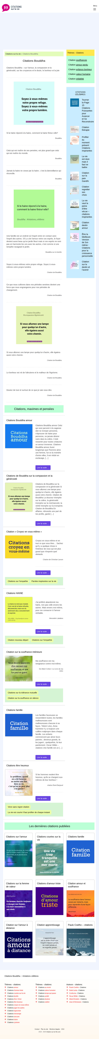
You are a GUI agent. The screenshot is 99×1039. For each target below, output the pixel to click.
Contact (37, 1029)
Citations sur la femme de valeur (17, 885)
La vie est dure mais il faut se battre (85, 161)
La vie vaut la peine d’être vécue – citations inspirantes (87, 208)
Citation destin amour (85, 225)
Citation (77, 60)
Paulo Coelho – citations (80, 925)
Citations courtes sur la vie (48, 838)
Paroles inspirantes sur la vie (44, 581)
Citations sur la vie (13, 54)
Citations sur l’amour (16, 836)
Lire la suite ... (43, 468)
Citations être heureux (17, 765)
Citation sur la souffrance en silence (23, 698)
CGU (62, 1029)
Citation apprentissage (48, 925)
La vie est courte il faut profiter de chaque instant (29, 812)
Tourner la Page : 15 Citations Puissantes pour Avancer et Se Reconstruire (88, 111)
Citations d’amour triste (49, 883)
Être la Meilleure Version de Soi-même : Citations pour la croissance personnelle (87, 245)
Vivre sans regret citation (18, 807)
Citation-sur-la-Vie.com (53, 1032)
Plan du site (44, 1029)
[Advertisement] (49, 35)
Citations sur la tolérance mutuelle (22, 693)
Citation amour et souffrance (76, 885)
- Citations (77, 987)
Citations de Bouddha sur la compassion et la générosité (29, 477)
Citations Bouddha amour (19, 420)
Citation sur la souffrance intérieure (24, 652)
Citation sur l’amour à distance (17, 926)
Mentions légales (55, 1029)
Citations (12, 987)
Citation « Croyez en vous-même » (24, 531)
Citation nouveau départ (18, 640)
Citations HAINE (14, 593)
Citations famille (14, 710)
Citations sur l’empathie (18, 581)
